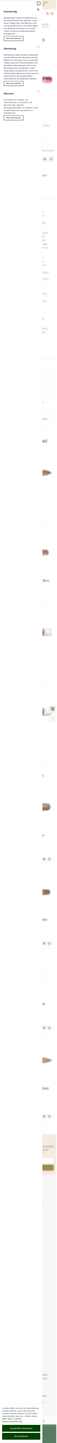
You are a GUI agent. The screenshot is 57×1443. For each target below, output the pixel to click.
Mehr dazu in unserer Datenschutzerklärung (12, 1420)
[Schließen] (38, 3)
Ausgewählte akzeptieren (21, 1428)
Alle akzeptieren (21, 1436)
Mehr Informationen (13, 38)
